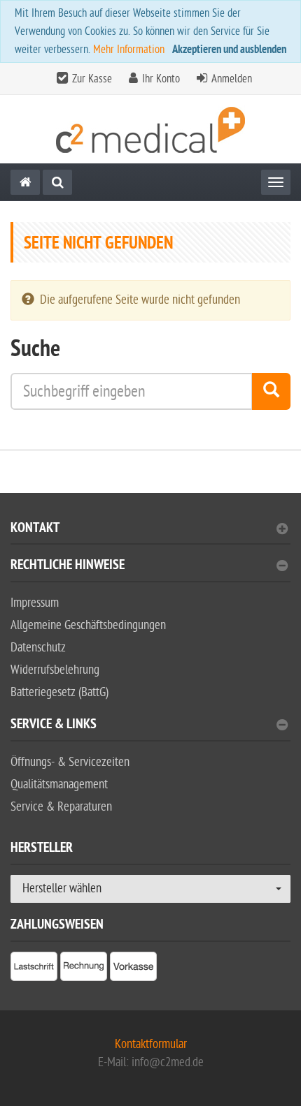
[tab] (150, 533)
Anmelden (231, 79)
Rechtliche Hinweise (67, 566)
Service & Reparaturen (61, 806)
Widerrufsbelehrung (54, 670)
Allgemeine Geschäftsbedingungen (88, 625)
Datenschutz (38, 647)
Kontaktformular (151, 1044)
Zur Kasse (92, 79)
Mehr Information (128, 49)
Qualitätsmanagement (59, 784)
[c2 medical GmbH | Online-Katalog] (150, 129)
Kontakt (34, 529)
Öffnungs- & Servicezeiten (70, 762)
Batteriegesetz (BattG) (59, 692)
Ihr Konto (161, 79)
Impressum (34, 603)
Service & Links (53, 725)
